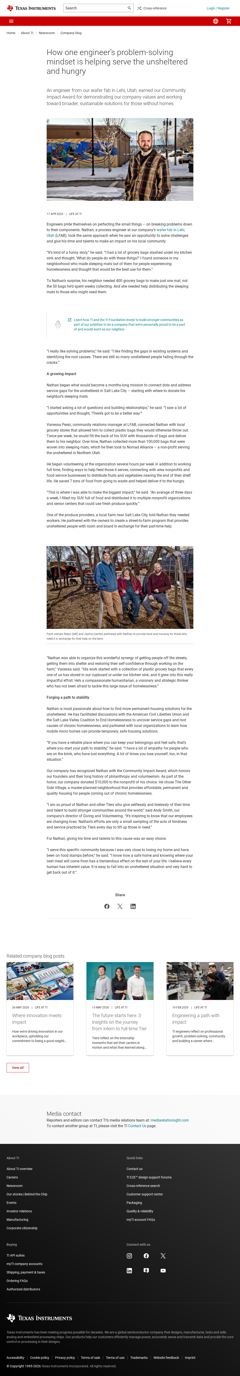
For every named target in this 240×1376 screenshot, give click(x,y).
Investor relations (19, 1211)
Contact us (134, 1169)
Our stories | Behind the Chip (27, 1194)
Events (11, 1203)
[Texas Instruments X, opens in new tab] (163, 1257)
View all (18, 1068)
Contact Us (137, 1126)
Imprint (190, 1358)
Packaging (134, 1203)
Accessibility (15, 1358)
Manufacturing (17, 1219)
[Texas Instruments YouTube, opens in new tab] (163, 1272)
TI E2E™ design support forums (149, 1177)
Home (11, 33)
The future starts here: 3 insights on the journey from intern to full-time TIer (119, 1008)
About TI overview (20, 1169)
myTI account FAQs (141, 1219)
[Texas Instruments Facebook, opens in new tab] (146, 1257)
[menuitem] (215, 21)
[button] (11, 21)
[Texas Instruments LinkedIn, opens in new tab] (129, 1272)
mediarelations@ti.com (170, 1120)
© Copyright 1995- (24, 1366)
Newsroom (47, 33)
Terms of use (115, 1358)
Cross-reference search (143, 1186)
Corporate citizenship (22, 1228)
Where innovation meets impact (40, 1008)
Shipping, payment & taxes (26, 1272)
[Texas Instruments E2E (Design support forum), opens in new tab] (146, 1272)
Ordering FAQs (17, 1281)
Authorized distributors (23, 1289)
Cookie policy (39, 1358)
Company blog (71, 33)
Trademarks (139, 1358)
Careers (12, 1177)
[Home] (31, 8)
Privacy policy (65, 1358)
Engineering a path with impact (200, 1008)
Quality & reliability (140, 1211)
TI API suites (16, 1255)
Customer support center (145, 1194)
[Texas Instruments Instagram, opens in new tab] (129, 1257)
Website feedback (166, 1358)
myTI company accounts (24, 1264)
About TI (27, 33)
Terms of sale (90, 1358)
